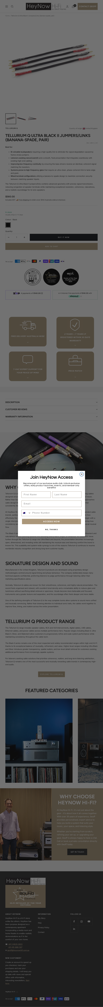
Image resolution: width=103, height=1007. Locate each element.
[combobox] (26, 513)
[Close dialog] (82, 474)
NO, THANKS (51, 530)
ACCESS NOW (51, 521)
